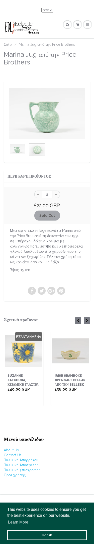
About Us (11, 450)
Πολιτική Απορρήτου (21, 460)
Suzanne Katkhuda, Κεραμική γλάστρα (23, 380)
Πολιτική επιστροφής (22, 470)
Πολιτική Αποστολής (21, 465)
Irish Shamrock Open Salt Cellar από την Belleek (70, 380)
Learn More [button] (18, 522)
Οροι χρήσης (15, 475)
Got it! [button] (47, 535)
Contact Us (13, 455)
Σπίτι (8, 44)
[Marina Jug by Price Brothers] (47, 113)
